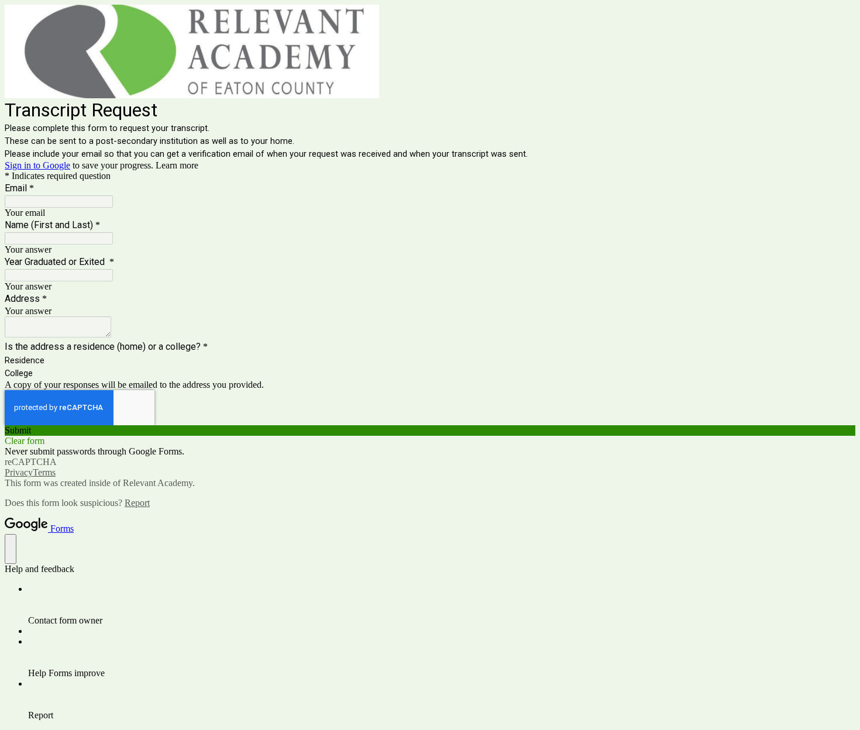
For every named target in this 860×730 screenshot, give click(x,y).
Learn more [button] (177, 165)
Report (137, 503)
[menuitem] (441, 605)
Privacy (19, 472)
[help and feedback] (10, 549)
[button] (430, 430)
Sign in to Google (37, 165)
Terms (44, 472)
